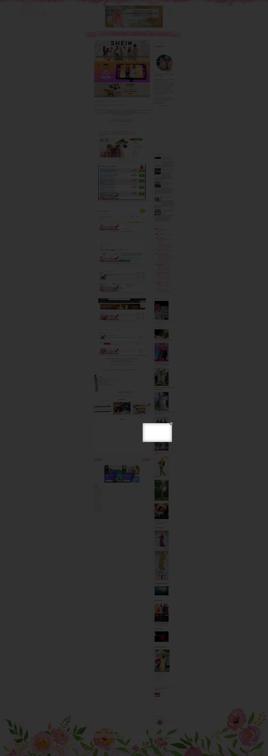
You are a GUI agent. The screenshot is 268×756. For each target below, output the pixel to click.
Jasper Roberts (148, 441)
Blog (151, 441)
